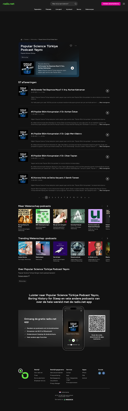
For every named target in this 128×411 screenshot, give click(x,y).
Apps (67, 375)
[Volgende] (107, 205)
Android (84, 378)
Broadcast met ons (39, 380)
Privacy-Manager (55, 383)
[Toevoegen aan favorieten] (70, 45)
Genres (79, 9)
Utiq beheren (54, 380)
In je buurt (69, 9)
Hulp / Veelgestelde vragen (71, 379)
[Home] (21, 39)
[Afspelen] (72, 68)
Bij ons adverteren (39, 378)
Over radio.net (38, 372)
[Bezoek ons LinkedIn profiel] (99, 373)
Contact (68, 372)
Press (36, 375)
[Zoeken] (75, 4)
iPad (83, 375)
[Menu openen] (124, 4)
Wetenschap (25, 57)
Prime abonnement (71, 382)
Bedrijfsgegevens (55, 378)
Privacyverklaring (55, 375)
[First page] (39, 197)
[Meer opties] (76, 46)
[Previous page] (43, 197)
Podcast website (23, 276)
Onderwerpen (90, 9)
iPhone (84, 372)
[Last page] (88, 197)
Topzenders (37, 9)
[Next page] (84, 197)
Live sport (59, 9)
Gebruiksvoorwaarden (56, 372)
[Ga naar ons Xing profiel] (103, 373)
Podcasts (48, 9)
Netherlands (65, 392)
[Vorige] (102, 205)
